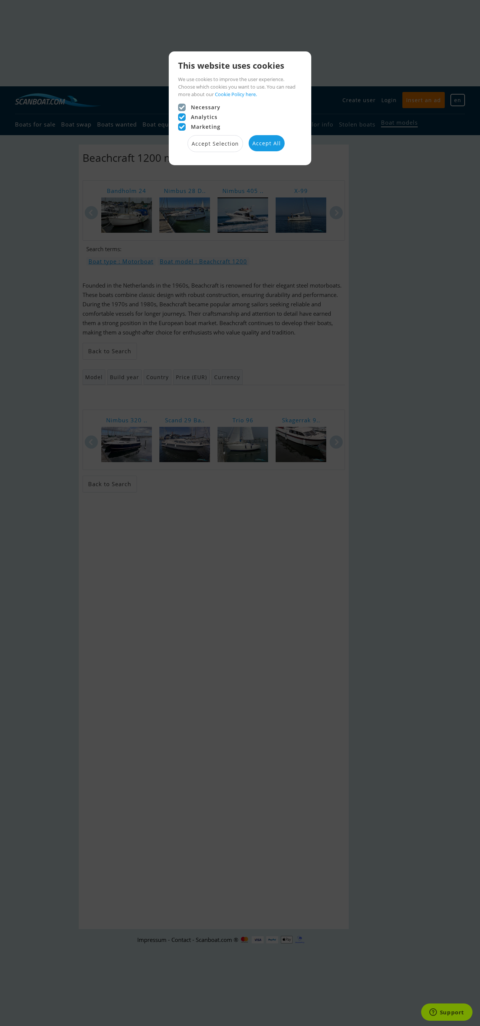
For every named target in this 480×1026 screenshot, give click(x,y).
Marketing (205, 126)
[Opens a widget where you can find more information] (446, 1012)
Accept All (266, 143)
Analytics (204, 117)
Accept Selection (215, 143)
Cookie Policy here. (236, 94)
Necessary (205, 107)
